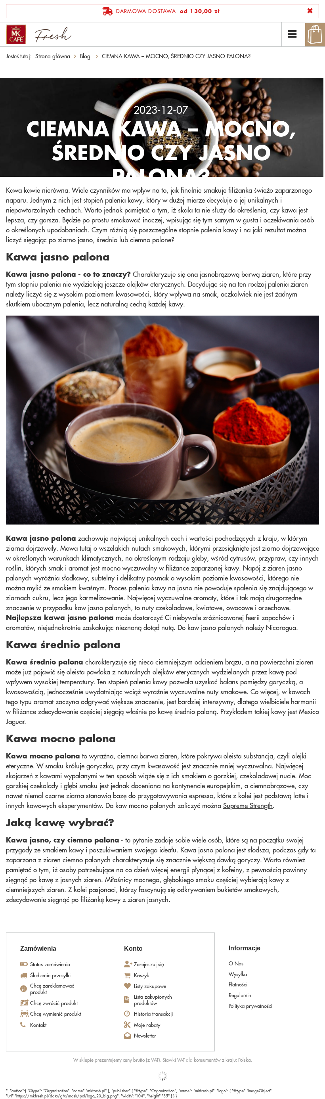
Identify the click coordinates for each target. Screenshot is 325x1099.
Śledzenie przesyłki (50, 975)
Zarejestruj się (149, 964)
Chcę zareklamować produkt (52, 989)
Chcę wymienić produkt (55, 1014)
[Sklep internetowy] (162, 1076)
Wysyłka (238, 974)
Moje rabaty (147, 1025)
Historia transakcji (153, 1014)
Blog (86, 56)
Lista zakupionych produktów (153, 1000)
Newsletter (145, 1035)
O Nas (236, 963)
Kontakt (38, 1025)
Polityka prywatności (250, 1006)
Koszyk (141, 975)
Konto (133, 948)
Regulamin (240, 995)
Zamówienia (38, 948)
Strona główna (52, 56)
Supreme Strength (248, 805)
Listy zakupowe (150, 986)
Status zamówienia (50, 964)
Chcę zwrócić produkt (54, 1003)
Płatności (238, 984)
